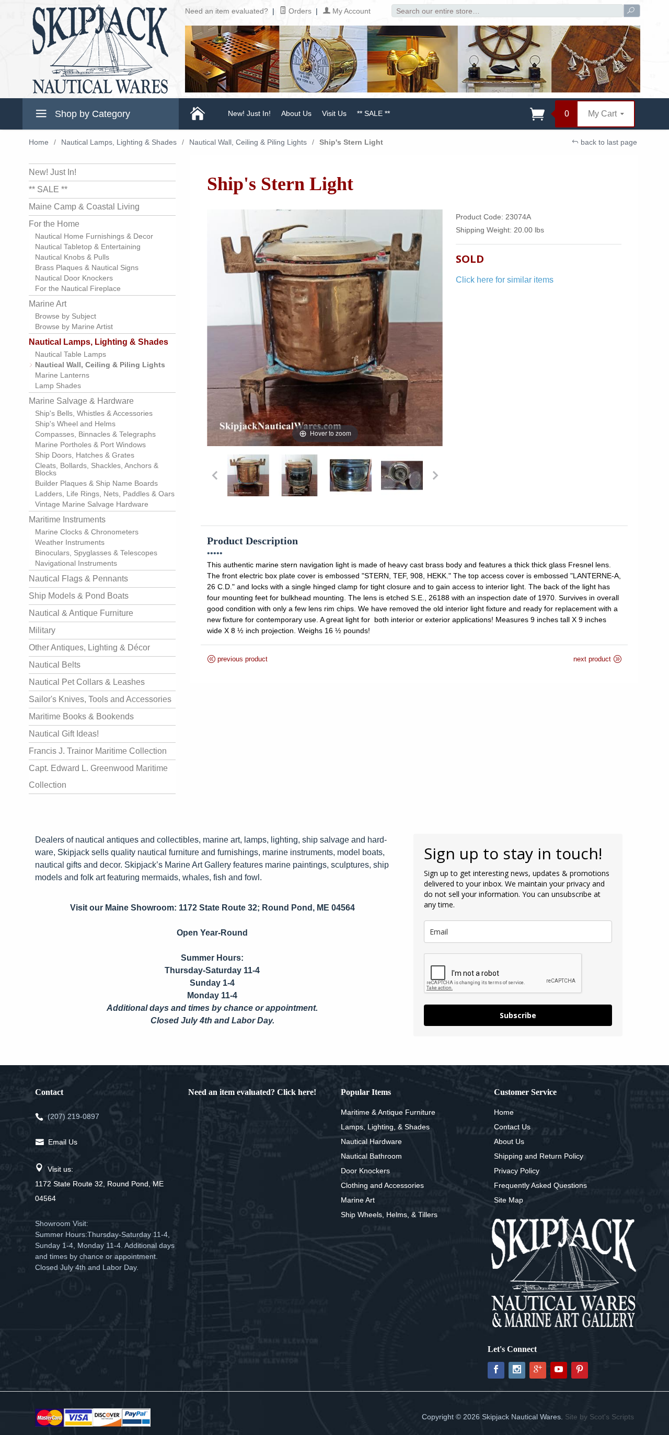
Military (42, 630)
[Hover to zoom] (325, 327)
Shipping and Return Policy (538, 1156)
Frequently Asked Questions (540, 1185)
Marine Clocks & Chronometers (87, 531)
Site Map (508, 1200)
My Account (350, 11)
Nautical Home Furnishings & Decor (94, 236)
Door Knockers (365, 1170)
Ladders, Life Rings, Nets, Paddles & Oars (105, 493)
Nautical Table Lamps (70, 354)
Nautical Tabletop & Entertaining (88, 246)
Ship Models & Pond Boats (79, 595)
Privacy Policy (516, 1170)
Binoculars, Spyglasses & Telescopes (96, 552)
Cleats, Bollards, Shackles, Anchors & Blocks (96, 469)
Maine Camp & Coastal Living (84, 206)
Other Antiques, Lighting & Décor (89, 647)
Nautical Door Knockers (74, 278)
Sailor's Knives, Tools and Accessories (100, 699)
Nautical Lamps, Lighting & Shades (119, 142)
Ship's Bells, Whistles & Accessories (94, 413)
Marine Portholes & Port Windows (90, 444)
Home (39, 142)
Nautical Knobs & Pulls (72, 257)
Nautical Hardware (371, 1141)
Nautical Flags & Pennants (78, 578)
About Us (296, 113)
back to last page (608, 142)
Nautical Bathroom (371, 1156)
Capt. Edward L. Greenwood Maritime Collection (98, 776)
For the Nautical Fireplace (78, 288)
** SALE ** (373, 113)
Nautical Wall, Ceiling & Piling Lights (248, 142)
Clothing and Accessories (382, 1185)
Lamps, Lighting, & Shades (385, 1127)
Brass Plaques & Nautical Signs (87, 267)
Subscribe (518, 1015)
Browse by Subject (65, 316)
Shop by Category (91, 114)
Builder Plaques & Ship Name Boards (96, 483)
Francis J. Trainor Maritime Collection (98, 750)
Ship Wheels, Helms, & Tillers (389, 1214)
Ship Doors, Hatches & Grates (84, 455)
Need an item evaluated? (226, 11)
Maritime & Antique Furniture (388, 1112)
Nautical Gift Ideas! (64, 733)
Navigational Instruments (76, 563)
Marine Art (47, 303)
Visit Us (334, 113)
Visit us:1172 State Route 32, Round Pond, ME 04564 (99, 1184)
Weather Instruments (70, 542)
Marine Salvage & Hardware (81, 400)
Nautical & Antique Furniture (81, 613)
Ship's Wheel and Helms (75, 423)
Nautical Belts (54, 664)
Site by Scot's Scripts (599, 1417)
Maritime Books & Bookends (81, 716)
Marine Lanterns (62, 375)
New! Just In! (249, 113)
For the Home (54, 223)
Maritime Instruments (67, 519)
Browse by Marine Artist (74, 326)
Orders (299, 11)
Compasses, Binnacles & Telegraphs (95, 434)
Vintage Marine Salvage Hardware (91, 504)
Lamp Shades (58, 385)
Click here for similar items (504, 279)
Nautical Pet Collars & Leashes (87, 682)
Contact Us (512, 1127)
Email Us (62, 1142)
